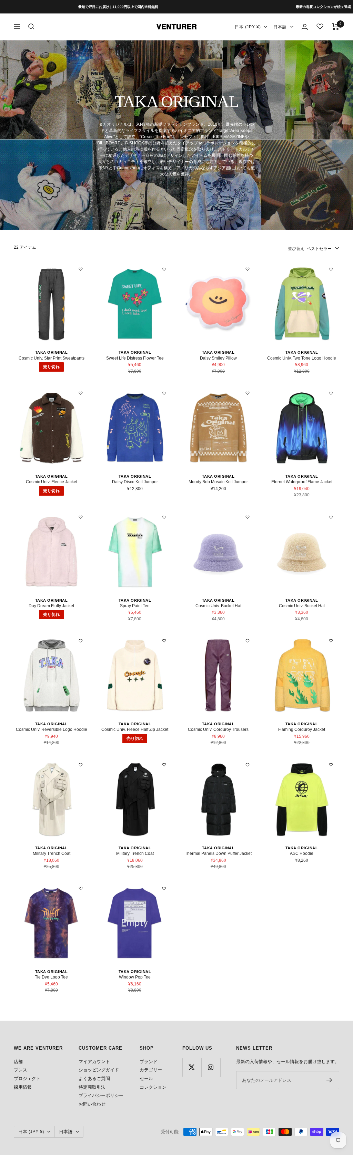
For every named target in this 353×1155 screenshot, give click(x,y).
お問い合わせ (92, 1104)
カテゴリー (151, 1069)
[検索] (31, 26)
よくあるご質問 (94, 1078)
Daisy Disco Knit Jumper (135, 481)
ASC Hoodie (301, 853)
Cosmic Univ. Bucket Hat (218, 605)
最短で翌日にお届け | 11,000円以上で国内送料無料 (90, 7)
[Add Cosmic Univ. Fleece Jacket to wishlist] (80, 393)
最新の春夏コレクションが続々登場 (295, 7)
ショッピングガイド (99, 1069)
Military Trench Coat (51, 853)
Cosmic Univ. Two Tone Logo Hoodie (301, 358)
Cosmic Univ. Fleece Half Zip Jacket (134, 729)
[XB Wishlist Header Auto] (320, 26)
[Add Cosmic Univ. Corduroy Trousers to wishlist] (247, 641)
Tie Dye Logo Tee (51, 977)
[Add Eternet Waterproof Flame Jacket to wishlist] (331, 393)
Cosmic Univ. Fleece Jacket (51, 481)
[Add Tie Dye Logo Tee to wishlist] (80, 888)
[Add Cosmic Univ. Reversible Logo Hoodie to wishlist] (80, 641)
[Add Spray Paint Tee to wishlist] (164, 517)
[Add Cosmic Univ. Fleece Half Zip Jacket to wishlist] (164, 641)
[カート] (335, 26)
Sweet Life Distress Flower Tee (135, 358)
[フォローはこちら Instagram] (210, 1067)
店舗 (18, 1061)
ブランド (149, 1061)
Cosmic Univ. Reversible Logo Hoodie (51, 729)
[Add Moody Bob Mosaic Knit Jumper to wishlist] (247, 393)
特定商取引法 (92, 1087)
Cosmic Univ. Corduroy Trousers (218, 729)
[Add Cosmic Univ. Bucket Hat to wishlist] (247, 517)
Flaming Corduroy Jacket (301, 729)
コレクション (153, 1087)
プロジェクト (27, 1078)
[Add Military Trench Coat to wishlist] (80, 765)
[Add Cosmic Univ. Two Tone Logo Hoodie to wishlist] (331, 269)
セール (146, 1078)
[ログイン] (305, 27)
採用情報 (23, 1087)
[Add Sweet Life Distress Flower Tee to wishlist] (164, 269)
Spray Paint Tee (135, 605)
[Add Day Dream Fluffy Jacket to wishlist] (80, 517)
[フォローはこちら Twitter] (191, 1067)
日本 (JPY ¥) (248, 27)
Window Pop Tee (135, 977)
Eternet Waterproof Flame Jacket (301, 481)
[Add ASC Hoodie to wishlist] (331, 765)
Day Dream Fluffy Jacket (51, 605)
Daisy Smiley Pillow (218, 358)
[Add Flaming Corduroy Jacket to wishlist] (331, 641)
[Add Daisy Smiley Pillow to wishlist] (247, 269)
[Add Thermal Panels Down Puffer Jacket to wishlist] (247, 765)
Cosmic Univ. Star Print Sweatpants (51, 358)
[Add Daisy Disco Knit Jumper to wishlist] (164, 393)
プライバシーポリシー (101, 1095)
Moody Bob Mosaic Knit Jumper (218, 481)
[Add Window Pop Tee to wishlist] (164, 888)
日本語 (280, 27)
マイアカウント (94, 1061)
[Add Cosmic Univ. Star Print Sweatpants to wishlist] (80, 269)
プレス (20, 1069)
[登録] (329, 1080)
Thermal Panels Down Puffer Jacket (218, 853)
